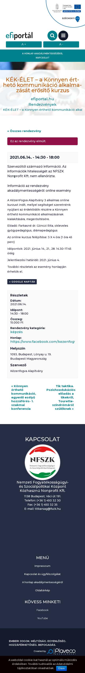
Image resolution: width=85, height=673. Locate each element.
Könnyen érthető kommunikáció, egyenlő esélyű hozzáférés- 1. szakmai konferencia (23, 397)
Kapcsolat (42, 57)
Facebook (42, 610)
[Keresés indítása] (52, 36)
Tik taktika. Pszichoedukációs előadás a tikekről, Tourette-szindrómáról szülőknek (61, 397)
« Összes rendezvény (24, 131)
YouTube (42, 618)
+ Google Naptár (22, 281)
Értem (61, 668)
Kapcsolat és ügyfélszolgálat (42, 574)
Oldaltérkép (42, 590)
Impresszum (42, 565)
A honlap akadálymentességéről (42, 53)
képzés (16, 332)
